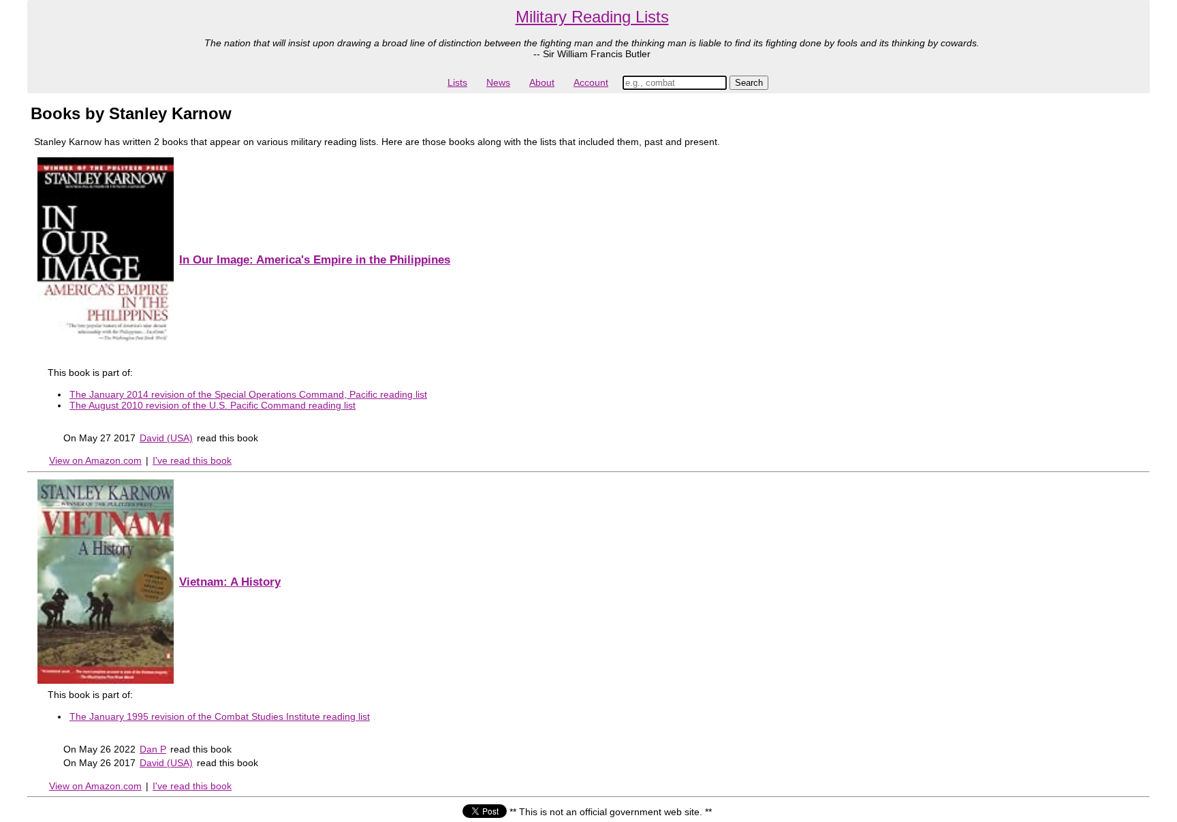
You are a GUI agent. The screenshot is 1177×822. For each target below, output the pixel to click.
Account (591, 82)
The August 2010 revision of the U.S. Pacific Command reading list (212, 405)
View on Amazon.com (95, 460)
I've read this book (192, 460)
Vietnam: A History (230, 581)
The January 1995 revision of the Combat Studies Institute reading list (219, 716)
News (498, 82)
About (541, 82)
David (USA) (166, 437)
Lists (457, 82)
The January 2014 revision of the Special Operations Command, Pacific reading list (248, 394)
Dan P (153, 749)
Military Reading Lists (592, 16)
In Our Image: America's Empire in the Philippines (314, 259)
